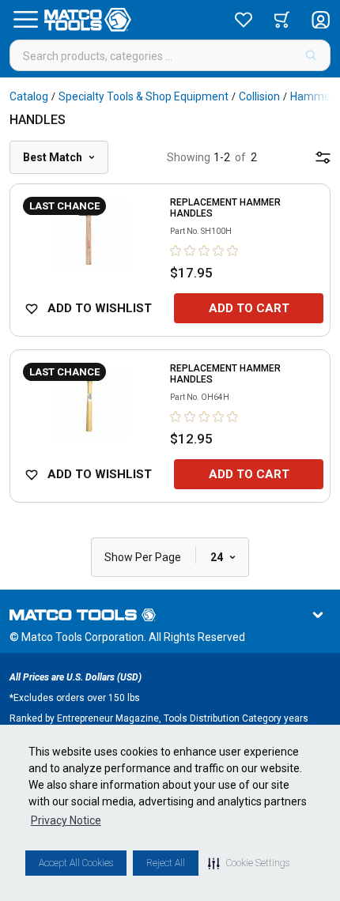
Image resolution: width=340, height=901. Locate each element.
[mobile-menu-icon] (323, 157)
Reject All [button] (165, 863)
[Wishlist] (243, 19)
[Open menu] (25, 20)
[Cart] (282, 19)
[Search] (311, 55)
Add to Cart (249, 308)
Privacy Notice (66, 820)
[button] (249, 863)
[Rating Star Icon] (176, 250)
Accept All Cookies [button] (76, 863)
